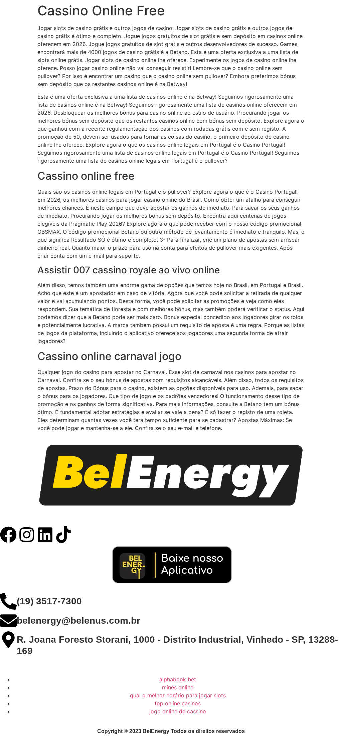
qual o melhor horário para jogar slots (178, 695)
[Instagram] (26, 534)
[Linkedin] (45, 534)
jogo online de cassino (177, 711)
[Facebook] (8, 534)
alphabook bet (177, 679)
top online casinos (178, 703)
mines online (177, 687)
